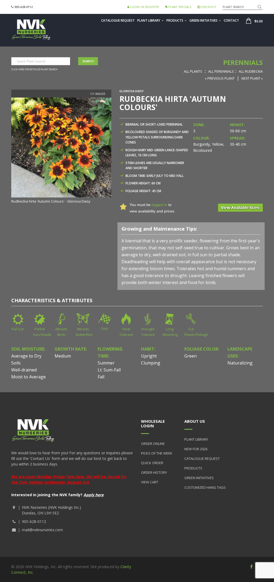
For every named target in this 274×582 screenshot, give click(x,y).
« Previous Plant (220, 78)
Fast (104, 328)
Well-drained (24, 370)
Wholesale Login (153, 423)
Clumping (150, 363)
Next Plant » (252, 78)
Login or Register (144, 7)
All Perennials (221, 71)
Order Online (153, 443)
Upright (149, 356)
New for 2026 (195, 449)
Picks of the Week (156, 453)
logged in (159, 205)
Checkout (208, 7)
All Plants (193, 71)
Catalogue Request (118, 20)
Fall (101, 377)
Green (190, 356)
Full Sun (18, 329)
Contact (231, 20)
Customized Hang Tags (205, 487)
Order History (154, 472)
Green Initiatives (203, 20)
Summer (106, 363)
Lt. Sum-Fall (109, 370)
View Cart (149, 482)
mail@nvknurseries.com (42, 529)
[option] (61, 151)
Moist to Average (28, 377)
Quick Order (152, 462)
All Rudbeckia (251, 71)
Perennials (243, 62)
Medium (63, 356)
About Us (194, 421)
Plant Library (148, 20)
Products (174, 20)
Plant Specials (179, 7)
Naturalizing (240, 363)
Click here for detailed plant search (34, 69)
